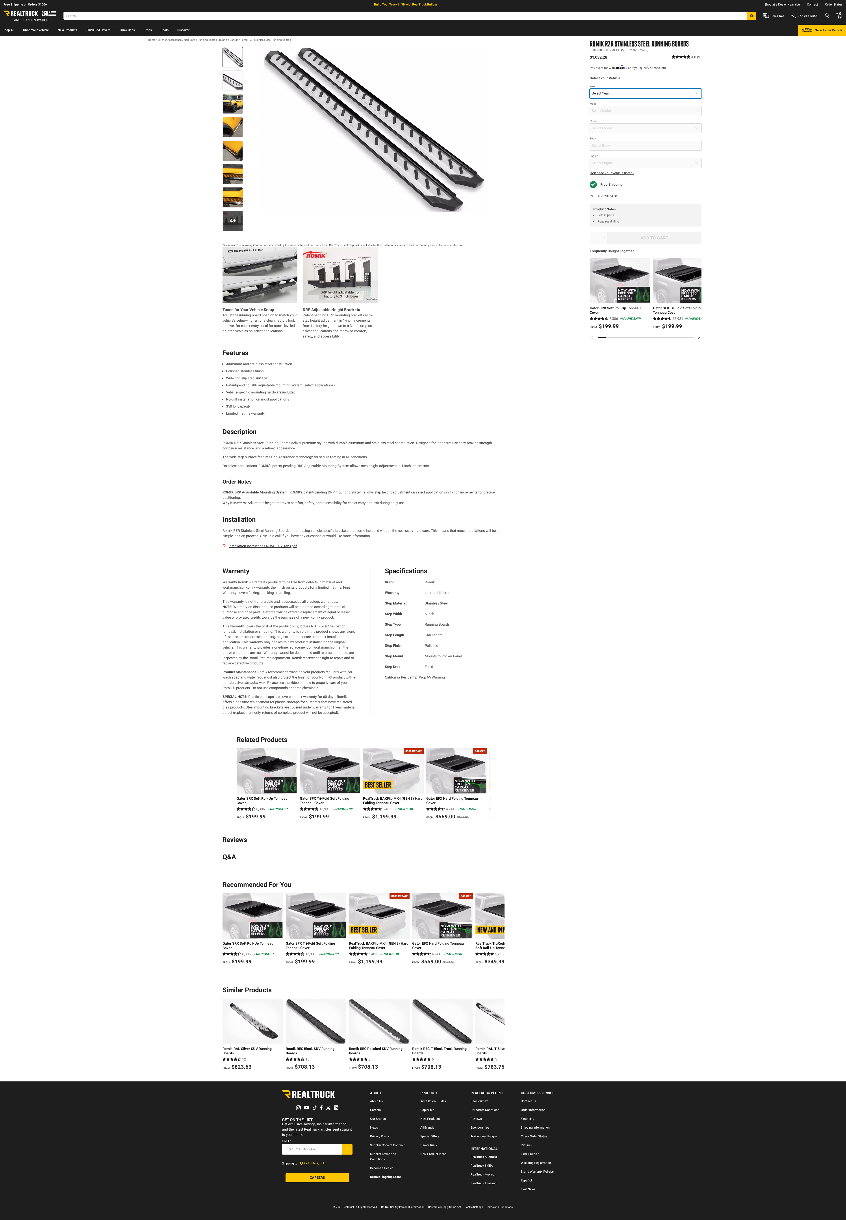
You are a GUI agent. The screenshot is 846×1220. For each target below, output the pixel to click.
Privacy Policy (379, 1136)
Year (592, 86)
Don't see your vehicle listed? (612, 173)
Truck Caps (127, 30)
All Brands (427, 1127)
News (374, 1127)
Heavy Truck (428, 1145)
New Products (67, 30)
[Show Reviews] (686, 57)
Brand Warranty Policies (537, 1171)
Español (526, 1180)
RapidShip (427, 1110)
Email (286, 1141)
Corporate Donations (485, 1110)
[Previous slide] (592, 337)
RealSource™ (479, 1101)
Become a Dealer (381, 1168)
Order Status (833, 4)
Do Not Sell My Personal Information (403, 1207)
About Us (376, 1101)
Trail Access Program (485, 1136)
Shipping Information (535, 1127)
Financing (527, 1118)
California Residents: (415, 677)
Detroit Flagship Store (385, 1177)
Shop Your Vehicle (36, 30)
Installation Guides (433, 1101)
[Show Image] (233, 57)
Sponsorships (480, 1127)
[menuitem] (8, 30)
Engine (594, 155)
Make (593, 103)
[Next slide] (698, 337)
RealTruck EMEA (482, 1165)
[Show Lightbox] (374, 129)
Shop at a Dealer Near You (782, 4)
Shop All (8, 30)
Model (593, 120)
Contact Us (528, 1101)
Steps (148, 30)
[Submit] (347, 1149)
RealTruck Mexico (482, 1174)
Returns (526, 1145)
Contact (812, 4)
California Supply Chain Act (444, 1207)
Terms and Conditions (499, 1207)
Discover (183, 30)
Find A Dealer (530, 1154)
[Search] (751, 16)
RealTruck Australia (484, 1157)
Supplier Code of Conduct (387, 1145)
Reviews (476, 1118)
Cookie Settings (473, 1207)
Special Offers (429, 1136)
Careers (375, 1110)
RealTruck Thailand (484, 1183)
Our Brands (378, 1118)
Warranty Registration (536, 1162)
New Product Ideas (433, 1154)
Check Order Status (534, 1136)
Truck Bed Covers (98, 30)
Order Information (533, 1110)
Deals (165, 30)
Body (593, 138)
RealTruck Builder (424, 4)
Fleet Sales (528, 1189)
